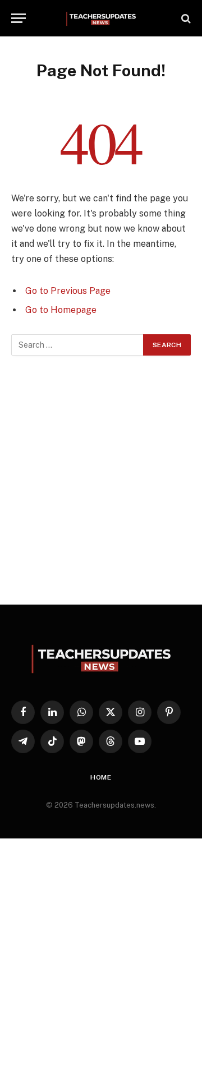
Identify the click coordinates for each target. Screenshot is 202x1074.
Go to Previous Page (68, 290)
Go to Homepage (61, 310)
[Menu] (18, 18)
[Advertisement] (101, 480)
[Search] (185, 18)
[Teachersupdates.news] (101, 18)
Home (101, 777)
